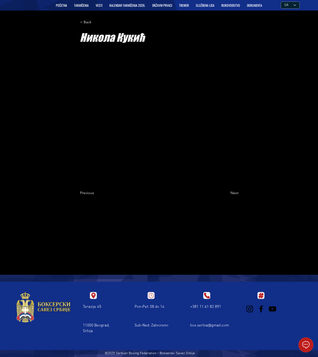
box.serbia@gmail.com (209, 325)
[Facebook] (261, 308)
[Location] (93, 295)
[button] (81, 5)
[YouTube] (272, 308)
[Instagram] (249, 308)
